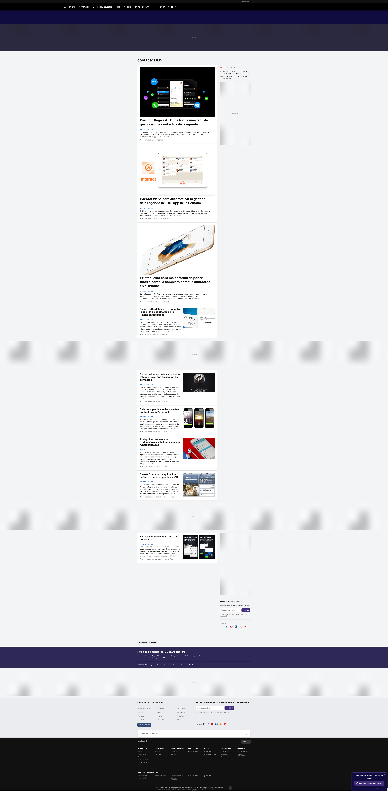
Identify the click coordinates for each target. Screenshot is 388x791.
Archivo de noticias (148, 642)
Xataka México (142, 775)
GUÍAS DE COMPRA (142, 7)
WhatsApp (191, 665)
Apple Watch (181, 712)
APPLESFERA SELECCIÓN (103, 7)
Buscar (246, 734)
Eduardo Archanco (152, 219)
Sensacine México (177, 775)
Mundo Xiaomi (142, 762)
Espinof (173, 754)
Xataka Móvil (142, 754)
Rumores (176, 665)
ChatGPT (245, 76)
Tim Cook (229, 76)
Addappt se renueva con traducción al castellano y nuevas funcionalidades (160, 442)
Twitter (175, 7)
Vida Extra (158, 754)
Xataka (140, 751)
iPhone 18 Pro (235, 71)
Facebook (226, 626)
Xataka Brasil (142, 778)
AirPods (237, 76)
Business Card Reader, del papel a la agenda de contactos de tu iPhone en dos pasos (160, 312)
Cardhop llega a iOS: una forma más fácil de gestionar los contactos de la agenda (174, 122)
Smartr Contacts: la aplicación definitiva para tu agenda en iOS (159, 476)
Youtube (172, 7)
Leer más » (166, 137)
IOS (118, 7)
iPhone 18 (246, 71)
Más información (209, 789)
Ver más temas (144, 725)
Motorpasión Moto (210, 754)
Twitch (160, 7)
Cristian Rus (149, 140)
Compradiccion (225, 757)
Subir (244, 742)
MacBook (141, 720)
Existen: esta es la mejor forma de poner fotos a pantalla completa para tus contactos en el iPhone (175, 282)
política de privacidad (222, 712)
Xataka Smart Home (144, 760)
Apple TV (160, 712)
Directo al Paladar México (193, 776)
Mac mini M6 (224, 71)
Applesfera (141, 757)
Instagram (168, 7)
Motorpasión (208, 751)
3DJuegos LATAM (160, 775)
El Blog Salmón (242, 751)
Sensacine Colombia (174, 778)
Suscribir (246, 610)
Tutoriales (167, 665)
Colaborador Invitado (153, 497)
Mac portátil (181, 708)
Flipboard (164, 7)
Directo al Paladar (193, 751)
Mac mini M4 (227, 78)
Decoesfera (224, 754)
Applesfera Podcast (156, 665)
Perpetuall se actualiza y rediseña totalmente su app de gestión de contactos (160, 377)
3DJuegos (158, 751)
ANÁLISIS (127, 7)
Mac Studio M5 (227, 74)
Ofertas (183, 665)
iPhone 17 (160, 720)
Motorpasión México (208, 776)
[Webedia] (246, 1)
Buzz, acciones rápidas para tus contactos (159, 538)
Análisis (143, 449)
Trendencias (225, 751)
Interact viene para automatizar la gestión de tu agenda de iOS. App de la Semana (173, 201)
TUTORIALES (84, 7)
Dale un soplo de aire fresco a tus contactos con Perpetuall (159, 411)
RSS (240, 626)
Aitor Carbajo (150, 467)
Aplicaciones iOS (146, 129)
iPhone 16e (238, 74)
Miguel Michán (150, 334)
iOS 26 (179, 720)
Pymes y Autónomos (241, 755)
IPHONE (72, 7)
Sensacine (174, 751)
